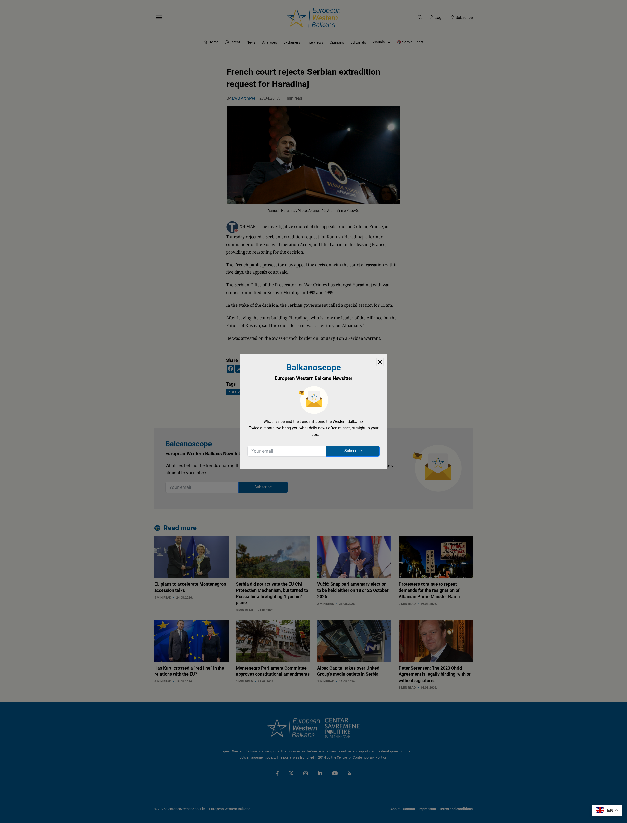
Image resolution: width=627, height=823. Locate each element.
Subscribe (353, 450)
